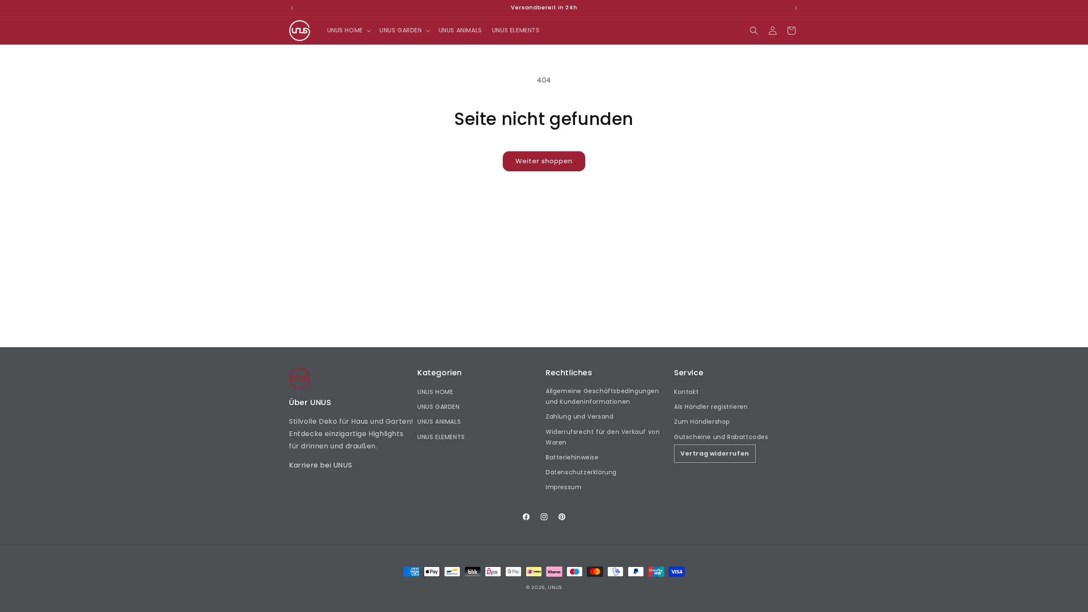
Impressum (563, 487)
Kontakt (686, 392)
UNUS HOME (435, 392)
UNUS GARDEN (438, 406)
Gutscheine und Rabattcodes (721, 437)
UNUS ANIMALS (439, 421)
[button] (348, 30)
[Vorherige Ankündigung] (292, 8)
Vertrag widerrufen (714, 453)
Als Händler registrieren (711, 406)
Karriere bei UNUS (320, 465)
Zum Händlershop (702, 421)
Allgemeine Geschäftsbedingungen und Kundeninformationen (602, 396)
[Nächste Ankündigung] (796, 8)
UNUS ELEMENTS (441, 437)
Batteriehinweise (572, 457)
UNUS (555, 587)
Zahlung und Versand (579, 416)
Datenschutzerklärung (581, 472)
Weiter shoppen (544, 160)
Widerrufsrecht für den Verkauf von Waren (603, 437)
